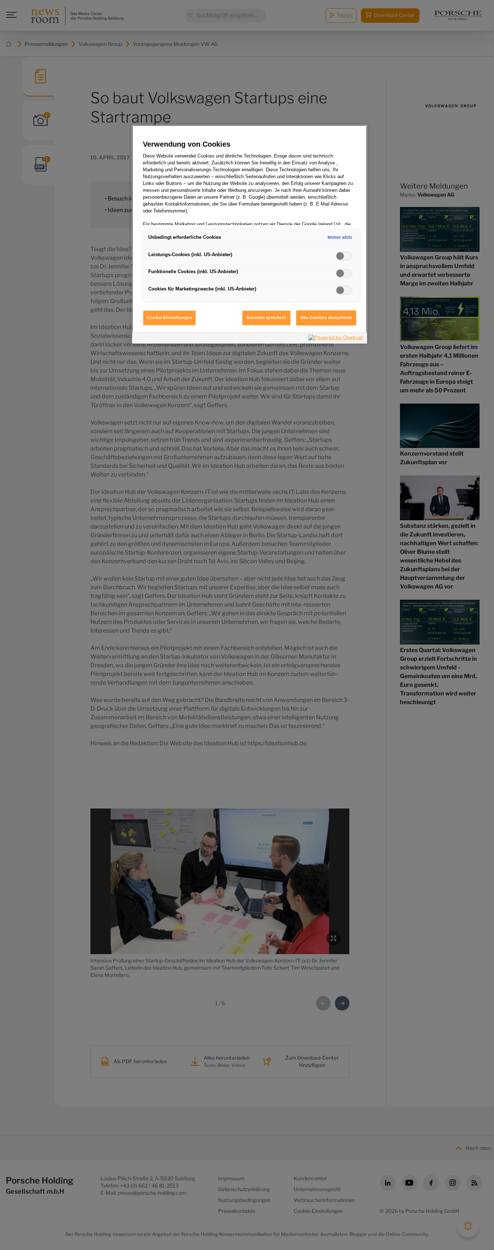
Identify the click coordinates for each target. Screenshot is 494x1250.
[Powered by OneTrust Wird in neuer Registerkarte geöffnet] (335, 339)
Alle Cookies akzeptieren (326, 317)
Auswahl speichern (266, 317)
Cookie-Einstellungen (169, 317)
